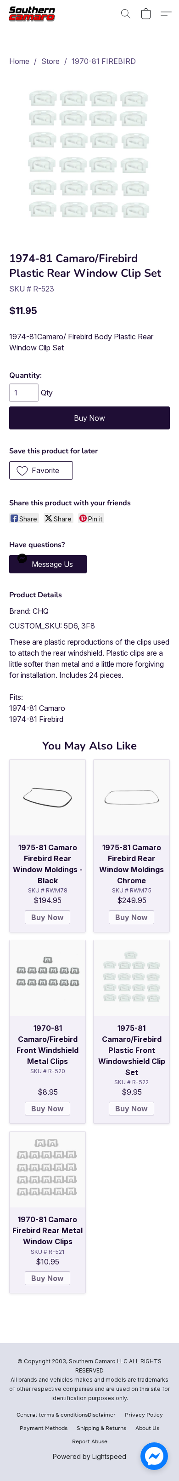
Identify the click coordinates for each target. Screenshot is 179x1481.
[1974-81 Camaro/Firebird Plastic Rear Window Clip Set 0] (89, 156)
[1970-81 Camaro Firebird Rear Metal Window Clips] (47, 1169)
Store (50, 61)
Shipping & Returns (101, 1427)
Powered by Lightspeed (89, 1456)
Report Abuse (89, 1441)
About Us (147, 1427)
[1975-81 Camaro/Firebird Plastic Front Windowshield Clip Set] (131, 978)
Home (19, 61)
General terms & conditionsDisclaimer (66, 1414)
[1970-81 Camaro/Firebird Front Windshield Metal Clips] (47, 978)
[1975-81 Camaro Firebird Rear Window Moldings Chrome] (131, 797)
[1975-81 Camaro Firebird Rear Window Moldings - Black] (47, 797)
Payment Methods (43, 1427)
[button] (34, 14)
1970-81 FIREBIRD (104, 61)
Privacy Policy (144, 1414)
